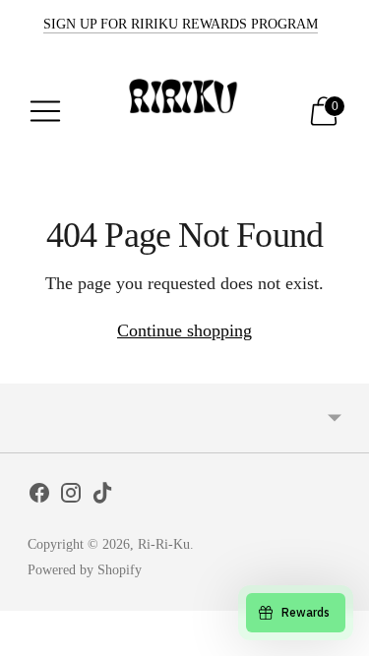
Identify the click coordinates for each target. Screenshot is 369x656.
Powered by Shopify (85, 570)
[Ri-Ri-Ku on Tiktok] (102, 496)
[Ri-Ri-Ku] (185, 111)
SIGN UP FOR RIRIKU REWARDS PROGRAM (180, 24)
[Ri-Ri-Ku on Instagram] (71, 496)
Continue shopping (184, 330)
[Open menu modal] (45, 111)
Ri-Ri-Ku (164, 544)
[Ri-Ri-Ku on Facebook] (39, 496)
